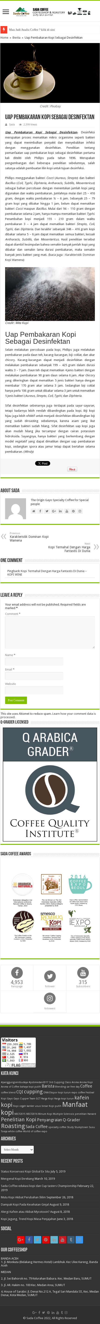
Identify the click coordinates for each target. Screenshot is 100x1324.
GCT (38, 1098)
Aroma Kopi (86, 1082)
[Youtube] (62, 1239)
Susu (92, 1127)
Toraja (4, 1131)
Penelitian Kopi (18, 1119)
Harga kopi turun (64, 1098)
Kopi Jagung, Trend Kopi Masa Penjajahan (28, 1219)
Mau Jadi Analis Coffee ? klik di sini (32, 29)
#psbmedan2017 (38, 1082)
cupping (33, 1091)
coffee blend (8, 1092)
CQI (19, 1092)
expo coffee (78, 1092)
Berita (16, 37)
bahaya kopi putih (30, 1086)
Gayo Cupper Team (24, 1098)
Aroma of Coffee (10, 1086)
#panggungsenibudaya (14, 1082)
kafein (81, 1098)
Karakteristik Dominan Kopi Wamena (29, 537)
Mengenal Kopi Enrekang (17, 1178)
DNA (46, 1092)
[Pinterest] (46, 1239)
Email (9, 669)
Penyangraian (49, 1120)
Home (4, 37)
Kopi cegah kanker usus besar (30, 1106)
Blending (60, 1086)
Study (70, 1127)
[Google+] (20, 1239)
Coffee (86, 1086)
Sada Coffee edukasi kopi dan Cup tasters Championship (39, 1186)
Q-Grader (71, 1120)
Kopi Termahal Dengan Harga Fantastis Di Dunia (69, 547)
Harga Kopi (47, 1098)
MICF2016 (31, 1113)
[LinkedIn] (54, 1239)
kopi (7, 1104)
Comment (12, 614)
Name (10, 655)
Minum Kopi (45, 1113)
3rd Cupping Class (60, 1082)
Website (10, 684)
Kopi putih (55, 1106)
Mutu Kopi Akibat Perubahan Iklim (23, 1197)
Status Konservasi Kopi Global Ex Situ (25, 1171)
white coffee (15, 1131)
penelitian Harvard (85, 1113)
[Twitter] (37, 1239)
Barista (48, 1086)
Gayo (10, 1098)
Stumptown (81, 1127)
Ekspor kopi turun (60, 1092)
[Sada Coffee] (50, 11)
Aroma (75, 1082)
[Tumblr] (71, 1239)
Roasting (13, 1125)
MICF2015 (20, 1113)
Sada (12, 124)
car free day (73, 1086)
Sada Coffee (37, 1126)
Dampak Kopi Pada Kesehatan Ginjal (25, 1204)
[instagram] (79, 1239)
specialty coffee (57, 1127)
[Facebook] (29, 1239)
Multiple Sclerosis (63, 1113)
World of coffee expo (35, 1131)
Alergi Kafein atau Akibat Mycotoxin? (25, 1211)
